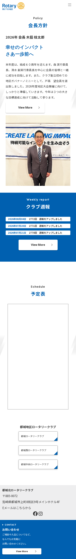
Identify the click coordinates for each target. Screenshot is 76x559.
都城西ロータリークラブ (33, 450)
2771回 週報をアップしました (45, 226)
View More (25, 107)
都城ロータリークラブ (32, 436)
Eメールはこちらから (16, 508)
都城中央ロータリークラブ (35, 464)
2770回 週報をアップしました (45, 232)
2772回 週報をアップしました (45, 219)
